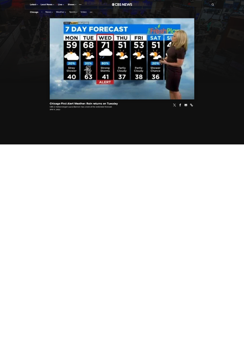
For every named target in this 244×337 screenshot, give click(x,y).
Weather (60, 12)
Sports (72, 12)
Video (84, 12)
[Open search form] (213, 4)
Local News (47, 4)
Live (60, 4)
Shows (71, 4)
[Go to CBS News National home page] (122, 4)
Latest (33, 4)
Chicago (34, 12)
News (48, 12)
